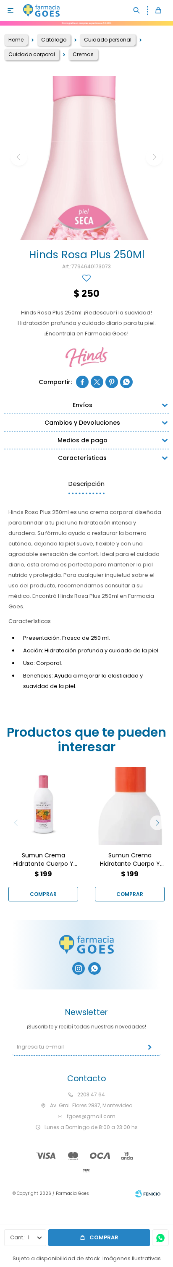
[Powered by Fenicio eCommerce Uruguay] (147, 1193)
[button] (137, 10)
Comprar (103, 1237)
